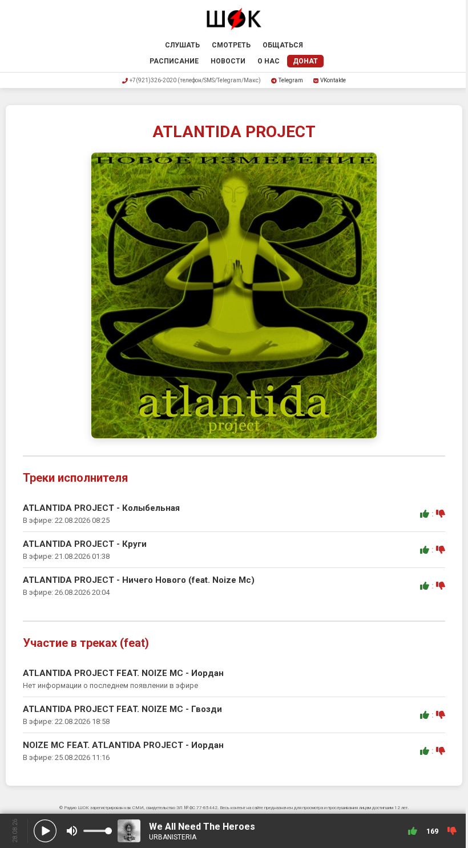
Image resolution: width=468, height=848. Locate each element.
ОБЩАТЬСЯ (283, 45)
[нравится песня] (424, 513)
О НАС (268, 61)
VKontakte (333, 80)
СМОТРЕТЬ (231, 45)
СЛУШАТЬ (182, 45)
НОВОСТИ (228, 61)
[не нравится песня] (440, 513)
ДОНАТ (305, 61)
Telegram (291, 80)
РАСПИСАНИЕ (174, 61)
